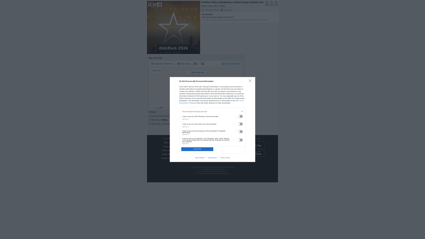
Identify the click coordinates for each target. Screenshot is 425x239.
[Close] (251, 81)
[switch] (240, 116)
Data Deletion (200, 158)
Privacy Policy (225, 158)
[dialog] (212, 119)
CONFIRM (197, 149)
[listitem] (212, 111)
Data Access (212, 158)
